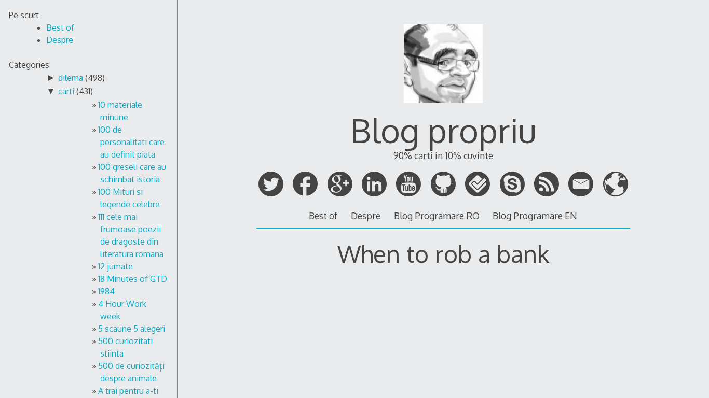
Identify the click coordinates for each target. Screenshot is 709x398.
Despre (365, 215)
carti (66, 91)
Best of (323, 215)
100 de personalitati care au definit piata (131, 142)
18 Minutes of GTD (132, 279)
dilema (70, 78)
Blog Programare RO (437, 215)
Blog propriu (443, 130)
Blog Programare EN (535, 215)
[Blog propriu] (443, 107)
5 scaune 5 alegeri (131, 328)
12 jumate (115, 266)
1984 (106, 291)
